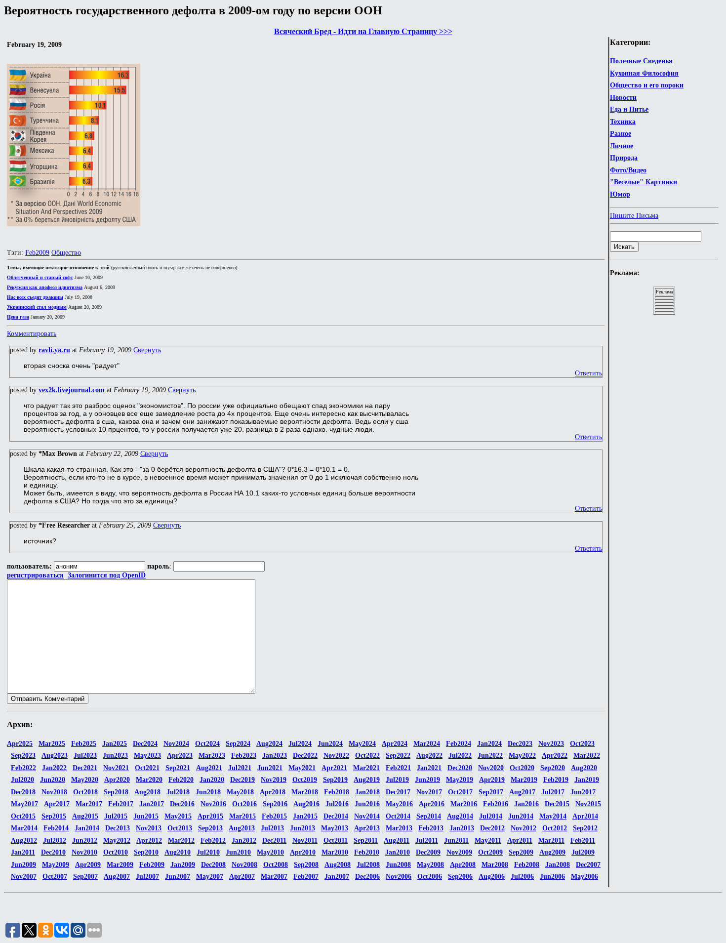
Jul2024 (300, 743)
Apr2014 (585, 816)
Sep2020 (552, 768)
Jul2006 (522, 876)
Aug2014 (460, 816)
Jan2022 (54, 768)
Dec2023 (520, 743)
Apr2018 (272, 792)
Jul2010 (208, 852)
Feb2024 (458, 743)
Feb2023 (243, 755)
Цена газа (18, 317)
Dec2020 (459, 768)
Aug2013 (242, 828)
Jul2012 (54, 840)
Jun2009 (23, 864)
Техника (623, 121)
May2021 (302, 768)
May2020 (84, 779)
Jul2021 (239, 768)
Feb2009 (37, 252)
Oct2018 (85, 792)
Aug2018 (147, 792)
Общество (66, 252)
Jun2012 (84, 840)
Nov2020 (491, 768)
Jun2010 (238, 852)
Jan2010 (397, 852)
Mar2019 (524, 779)
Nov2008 (244, 864)
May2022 (522, 755)
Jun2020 (52, 779)
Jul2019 (397, 779)
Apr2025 (20, 743)
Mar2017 (89, 804)
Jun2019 (427, 779)
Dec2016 (182, 804)
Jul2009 (583, 852)
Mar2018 (304, 792)
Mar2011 (551, 840)
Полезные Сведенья (641, 61)
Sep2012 (585, 828)
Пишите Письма (634, 215)
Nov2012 (523, 828)
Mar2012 (181, 840)
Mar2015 (242, 816)
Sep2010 (146, 852)
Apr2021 (334, 768)
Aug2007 (117, 876)
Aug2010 (177, 852)
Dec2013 (117, 828)
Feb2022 (23, 768)
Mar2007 (274, 876)
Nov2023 (551, 743)
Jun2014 (520, 816)
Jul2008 (368, 864)
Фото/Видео (628, 170)
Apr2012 (149, 840)
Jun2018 (208, 792)
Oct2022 (367, 755)
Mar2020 (149, 779)
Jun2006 (552, 876)
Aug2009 (552, 852)
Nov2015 (588, 804)
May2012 (116, 840)
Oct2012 (554, 828)
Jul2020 (22, 779)
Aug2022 (429, 755)
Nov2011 (305, 840)
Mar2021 (366, 768)
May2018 (240, 792)
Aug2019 (367, 779)
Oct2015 (23, 816)
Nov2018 (54, 792)
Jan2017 (151, 804)
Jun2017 (583, 792)
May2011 (488, 840)
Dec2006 (367, 876)
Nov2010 (84, 852)
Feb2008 (526, 864)
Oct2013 (179, 828)
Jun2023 (115, 755)
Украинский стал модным (37, 307)
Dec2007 (588, 864)
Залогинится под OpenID (107, 575)
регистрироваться (35, 575)
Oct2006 (429, 876)
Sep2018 (116, 792)
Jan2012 (244, 840)
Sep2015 (53, 816)
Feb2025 (83, 743)
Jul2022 (460, 755)
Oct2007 (54, 876)
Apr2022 (554, 755)
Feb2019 (555, 779)
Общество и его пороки (647, 85)
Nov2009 (459, 852)
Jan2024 (489, 743)
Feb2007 (306, 876)
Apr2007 (242, 876)
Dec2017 (398, 792)
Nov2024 (176, 743)
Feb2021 (398, 768)
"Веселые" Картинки (643, 182)
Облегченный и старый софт (40, 277)
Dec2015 (557, 804)
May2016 (399, 804)
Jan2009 (182, 864)
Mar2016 (463, 804)
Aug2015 (85, 816)
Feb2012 (213, 840)
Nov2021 (116, 768)
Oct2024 (207, 743)
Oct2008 (275, 864)
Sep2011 (366, 840)
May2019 (459, 779)
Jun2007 (177, 876)
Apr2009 (88, 864)
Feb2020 (181, 779)
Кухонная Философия (644, 73)
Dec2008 (213, 864)
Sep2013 (210, 828)
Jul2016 (337, 804)
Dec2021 (85, 768)
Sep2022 (398, 755)
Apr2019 (492, 779)
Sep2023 (23, 755)
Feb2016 (495, 804)
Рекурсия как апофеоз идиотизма (44, 287)
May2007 (209, 876)
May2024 (362, 743)
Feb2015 (274, 816)
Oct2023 (582, 743)
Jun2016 (367, 804)
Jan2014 (87, 828)
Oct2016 (244, 804)
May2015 (178, 816)
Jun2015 (146, 816)
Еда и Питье (629, 109)
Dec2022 (305, 755)
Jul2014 (490, 816)
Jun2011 (456, 840)
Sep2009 (521, 852)
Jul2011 (426, 840)
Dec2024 (145, 743)
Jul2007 (147, 876)
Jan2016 (526, 804)
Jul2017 (553, 792)
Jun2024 (330, 743)
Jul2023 (85, 755)
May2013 (334, 828)
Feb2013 (431, 828)
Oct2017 (460, 792)
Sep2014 (428, 816)
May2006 (584, 876)
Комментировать (31, 333)
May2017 (24, 804)
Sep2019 (335, 779)
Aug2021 (209, 768)
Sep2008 (306, 864)
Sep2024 (238, 743)
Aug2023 (54, 755)
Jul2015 (115, 816)
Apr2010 (303, 852)
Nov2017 (429, 792)
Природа (624, 158)
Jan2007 (336, 876)
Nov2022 (336, 755)
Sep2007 (85, 876)
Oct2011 (335, 840)
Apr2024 (394, 743)
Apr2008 (463, 864)
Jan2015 (305, 816)
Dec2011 (274, 840)
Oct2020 (522, 768)
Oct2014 (398, 816)
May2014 (552, 816)
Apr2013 (367, 828)
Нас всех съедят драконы (35, 297)
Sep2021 (177, 768)
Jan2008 (557, 864)
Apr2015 (210, 816)
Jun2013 (302, 828)
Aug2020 (584, 768)
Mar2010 (335, 852)
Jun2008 (398, 864)
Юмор (620, 194)
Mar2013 (399, 828)
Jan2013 (461, 828)
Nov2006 (398, 876)
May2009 (55, 864)
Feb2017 (120, 804)
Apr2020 (117, 779)
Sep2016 (275, 804)
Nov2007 (24, 876)
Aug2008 (337, 864)
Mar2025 (52, 743)
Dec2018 (23, 792)
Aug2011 (396, 840)
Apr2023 (180, 755)
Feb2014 (56, 828)
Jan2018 (367, 792)
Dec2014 (335, 816)
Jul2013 (272, 828)
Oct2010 (115, 852)
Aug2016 (306, 804)
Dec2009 (428, 852)
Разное (620, 133)
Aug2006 (492, 876)
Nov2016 (213, 804)
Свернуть (147, 350)
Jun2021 (269, 768)
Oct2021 (147, 768)
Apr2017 (57, 804)
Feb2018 (336, 792)
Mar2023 (212, 755)
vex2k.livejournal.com (72, 390)
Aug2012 (24, 840)
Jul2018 (178, 792)
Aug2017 (522, 792)
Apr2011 (519, 840)
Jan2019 (586, 779)
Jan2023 (274, 755)
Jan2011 (23, 852)
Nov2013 (148, 828)
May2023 (147, 755)
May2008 (430, 864)
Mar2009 (120, 864)
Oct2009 (490, 852)
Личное (621, 146)
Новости (623, 97)
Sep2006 (460, 876)
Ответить (588, 373)
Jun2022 (490, 755)
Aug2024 (269, 743)
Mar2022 (586, 755)
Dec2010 (53, 852)
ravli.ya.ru (54, 350)
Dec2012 (492, 828)
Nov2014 (367, 816)
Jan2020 (212, 779)
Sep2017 (491, 792)
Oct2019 (304, 779)
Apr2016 (431, 804)
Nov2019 (273, 779)
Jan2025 (114, 743)
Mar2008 (495, 864)
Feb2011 (582, 840)
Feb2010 (366, 852)
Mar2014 (24, 828)
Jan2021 (429, 768)
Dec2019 (242, 779)
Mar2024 (426, 743)
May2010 (270, 852)
